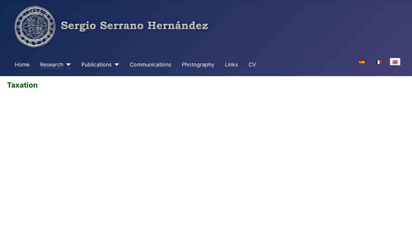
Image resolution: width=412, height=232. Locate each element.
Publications (96, 64)
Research (51, 64)
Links (231, 64)
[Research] (67, 65)
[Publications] (115, 65)
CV (252, 64)
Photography (198, 64)
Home (22, 64)
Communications (150, 64)
